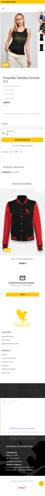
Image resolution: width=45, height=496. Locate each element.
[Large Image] (22, 317)
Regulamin (5, 365)
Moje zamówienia (8, 336)
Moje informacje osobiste (10, 344)
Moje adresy (6, 340)
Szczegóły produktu (13, 167)
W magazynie (6, 172)
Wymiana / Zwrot (7, 362)
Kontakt (4, 355)
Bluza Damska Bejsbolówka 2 (22, 259)
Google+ (11, 151)
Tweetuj (16, 151)
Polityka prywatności (9, 369)
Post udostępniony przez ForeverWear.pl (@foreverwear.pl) (22, 432)
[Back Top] (41, 483)
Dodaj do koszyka (22, 140)
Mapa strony (6, 373)
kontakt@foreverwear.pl (14, 461)
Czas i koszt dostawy (9, 358)
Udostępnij (21, 151)
